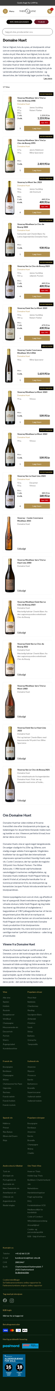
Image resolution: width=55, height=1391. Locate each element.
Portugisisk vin (9, 1180)
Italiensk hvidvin (35, 1101)
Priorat (6, 1127)
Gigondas (7, 1088)
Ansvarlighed (33, 1225)
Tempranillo (33, 1044)
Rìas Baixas (8, 1132)
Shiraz (30, 1031)
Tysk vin (6, 1171)
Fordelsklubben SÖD (37, 1205)
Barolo (30, 1079)
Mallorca (6, 1123)
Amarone (32, 1067)
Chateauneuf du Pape (12, 1084)
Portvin (6, 1036)
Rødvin (6, 1002)
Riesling (31, 1010)
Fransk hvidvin (9, 1101)
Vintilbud (7, 1019)
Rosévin (6, 1010)
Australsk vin (8, 1184)
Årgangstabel (9, 1044)
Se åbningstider (22, 1272)
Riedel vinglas (9, 1205)
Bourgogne (8, 1067)
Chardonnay (33, 1006)
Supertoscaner (34, 1092)
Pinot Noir (32, 997)
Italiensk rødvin (34, 1096)
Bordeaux (7, 1071)
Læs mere (48, 78)
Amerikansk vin (9, 1192)
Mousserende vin (10, 1027)
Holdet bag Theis (35, 1175)
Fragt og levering (35, 1197)
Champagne (8, 1023)
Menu (11, 11)
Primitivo (31, 1023)
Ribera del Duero (10, 1136)
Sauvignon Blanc (35, 1014)
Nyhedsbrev (33, 1188)
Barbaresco (33, 1084)
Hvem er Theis (34, 1171)
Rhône (6, 1079)
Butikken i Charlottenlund (39, 1180)
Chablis (31, 1153)
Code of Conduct (35, 1216)
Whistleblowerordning (37, 1221)
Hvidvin (6, 1006)
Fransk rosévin (9, 1105)
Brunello (31, 1088)
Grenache (32, 1040)
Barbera (31, 1036)
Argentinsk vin (9, 1201)
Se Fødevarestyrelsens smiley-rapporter (20, 1282)
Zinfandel (32, 1019)
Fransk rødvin (9, 1096)
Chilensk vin (8, 1197)
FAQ (29, 1201)
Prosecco (32, 1075)
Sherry (6, 1040)
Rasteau (6, 1092)
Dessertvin (8, 1031)
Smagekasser (9, 1014)
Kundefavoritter (10, 1048)
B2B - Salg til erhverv (37, 1236)
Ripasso (31, 1071)
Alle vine (6, 997)
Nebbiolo (31, 1002)
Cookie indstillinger (11, 1280)
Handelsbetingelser (36, 1192)
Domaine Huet (23, 104)
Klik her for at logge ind (13, 1316)
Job (29, 1184)
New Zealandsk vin (11, 1188)
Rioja (5, 1140)
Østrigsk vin (8, 1175)
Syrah (30, 1027)
